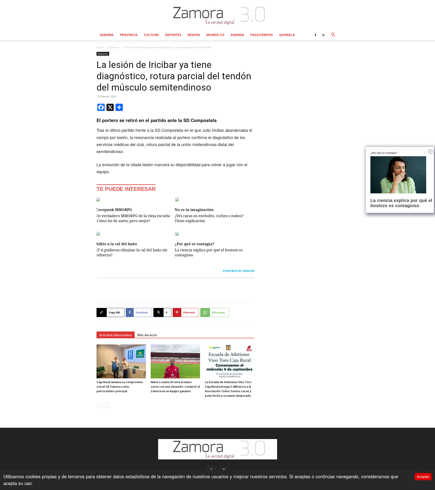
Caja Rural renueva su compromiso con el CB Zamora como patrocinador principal (120, 386)
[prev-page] (99, 405)
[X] (323, 34)
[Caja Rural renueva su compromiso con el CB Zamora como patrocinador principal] (121, 361)
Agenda (237, 35)
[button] (333, 35)
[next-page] (106, 405)
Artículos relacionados (115, 335)
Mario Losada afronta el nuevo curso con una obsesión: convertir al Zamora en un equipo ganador (175, 386)
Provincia (129, 35)
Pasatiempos (261, 35)
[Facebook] (315, 34)
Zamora (107, 35)
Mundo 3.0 (215, 35)
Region (194, 35)
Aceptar (423, 476)
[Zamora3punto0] (217, 15)
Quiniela (287, 35)
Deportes (173, 35)
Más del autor (147, 335)
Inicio (100, 47)
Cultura (151, 35)
